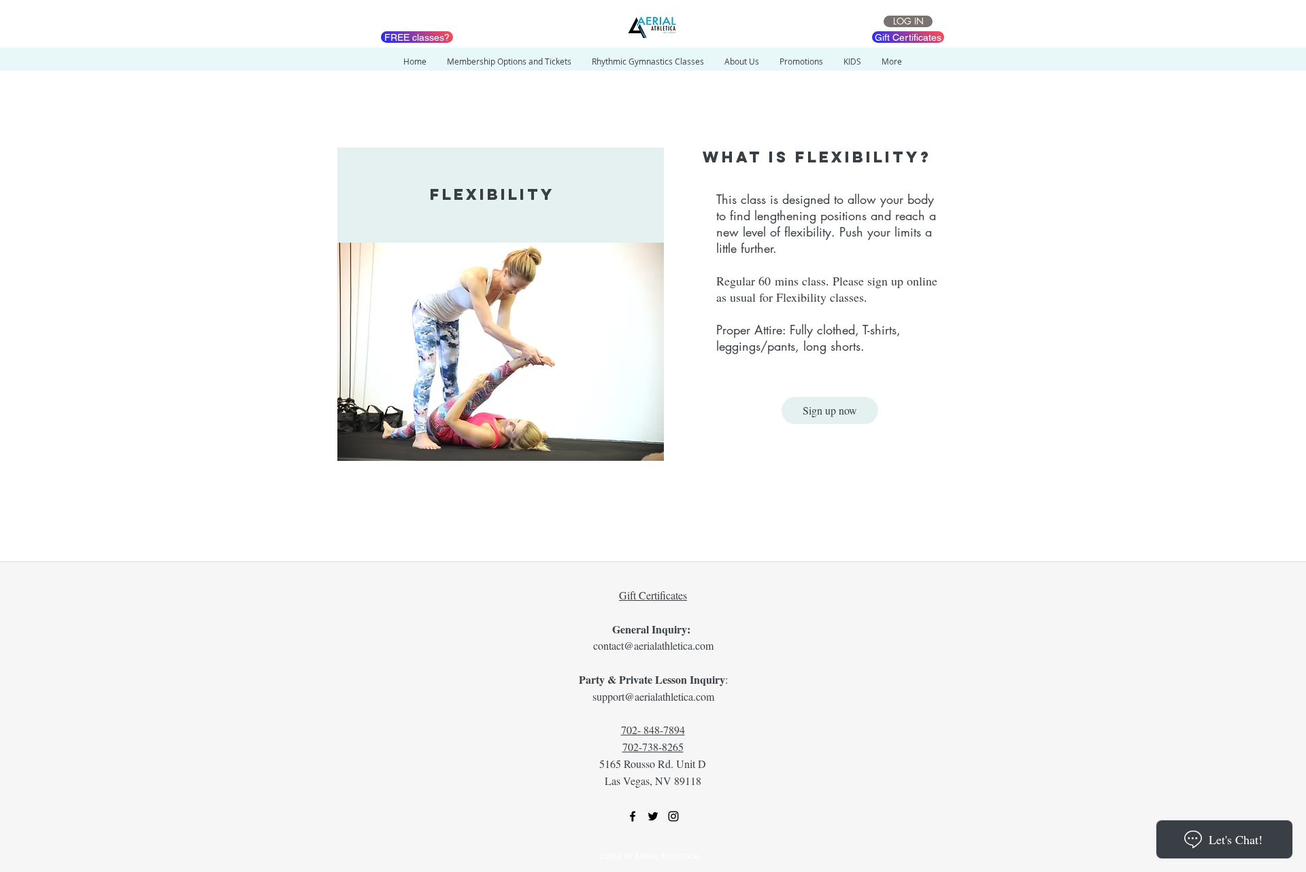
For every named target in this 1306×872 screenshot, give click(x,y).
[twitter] (653, 816)
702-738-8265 (653, 746)
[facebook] (632, 816)
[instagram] (673, 816)
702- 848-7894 (653, 729)
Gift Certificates (653, 595)
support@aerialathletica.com (653, 696)
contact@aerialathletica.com (653, 645)
